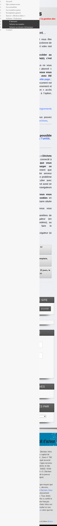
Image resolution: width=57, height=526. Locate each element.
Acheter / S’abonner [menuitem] (14, 18)
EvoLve (50, 521)
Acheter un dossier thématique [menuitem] (21, 27)
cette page (44, 79)
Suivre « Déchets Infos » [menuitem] (15, 16)
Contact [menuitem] (9, 30)
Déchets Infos (46, 490)
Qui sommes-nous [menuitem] (13, 4)
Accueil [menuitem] (9, 1)
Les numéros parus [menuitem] (13, 10)
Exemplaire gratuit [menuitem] (13, 13)
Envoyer (45, 309)
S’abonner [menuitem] (13, 21)
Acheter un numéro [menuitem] (16, 24)
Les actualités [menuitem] (11, 7)
